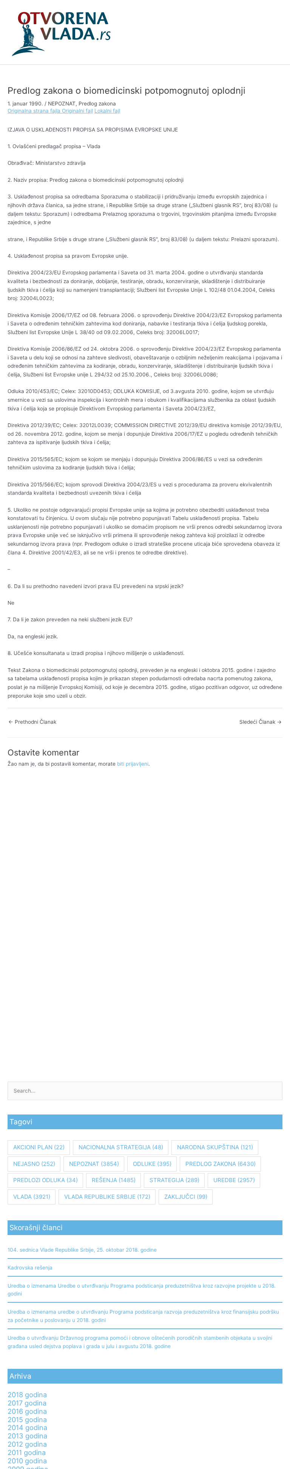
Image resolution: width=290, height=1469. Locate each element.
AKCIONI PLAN (39, 1147)
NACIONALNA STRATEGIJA (121, 1147)
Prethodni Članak (32, 722)
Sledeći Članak (260, 722)
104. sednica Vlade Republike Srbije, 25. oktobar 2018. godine (82, 1250)
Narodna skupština (215, 1147)
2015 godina (27, 1419)
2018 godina (27, 1394)
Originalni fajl (77, 111)
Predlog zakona (97, 104)
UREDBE (234, 1180)
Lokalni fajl (107, 111)
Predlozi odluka (45, 1180)
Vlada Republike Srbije (107, 1196)
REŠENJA (114, 1180)
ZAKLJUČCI (185, 1196)
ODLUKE (152, 1163)
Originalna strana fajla (35, 111)
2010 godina (27, 1461)
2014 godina (27, 1427)
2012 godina (27, 1444)
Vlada (31, 1196)
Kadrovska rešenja (30, 1268)
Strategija (174, 1180)
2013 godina (27, 1436)
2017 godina (27, 1403)
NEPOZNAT (62, 104)
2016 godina (27, 1411)
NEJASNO (34, 1163)
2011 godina (27, 1452)
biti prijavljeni (132, 764)
